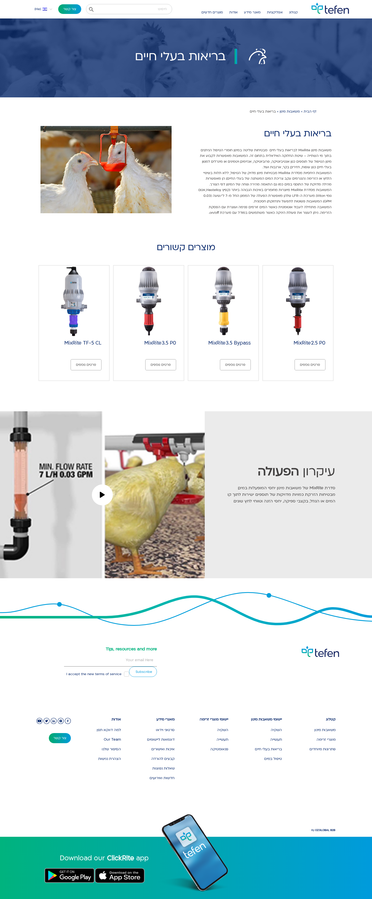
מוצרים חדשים (212, 12)
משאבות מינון (290, 111)
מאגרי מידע (165, 719)
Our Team (112, 739)
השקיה (276, 729)
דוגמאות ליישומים (161, 739)
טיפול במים (273, 758)
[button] (40, 9)
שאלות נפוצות (163, 768)
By (323, 830)
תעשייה (276, 739)
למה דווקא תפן (109, 729)
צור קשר (69, 9)
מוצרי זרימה (326, 739)
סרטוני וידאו (165, 729)
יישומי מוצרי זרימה (214, 719)
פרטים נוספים (310, 364)
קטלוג (293, 12)
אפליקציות (275, 12)
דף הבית (310, 111)
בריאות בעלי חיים (268, 749)
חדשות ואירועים (162, 778)
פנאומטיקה (219, 749)
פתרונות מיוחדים (322, 749)
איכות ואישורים (163, 749)
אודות (233, 12)
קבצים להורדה (163, 758)
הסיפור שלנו (111, 749)
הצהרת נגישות (109, 758)
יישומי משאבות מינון (266, 719)
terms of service (108, 674)
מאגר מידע (252, 12)
